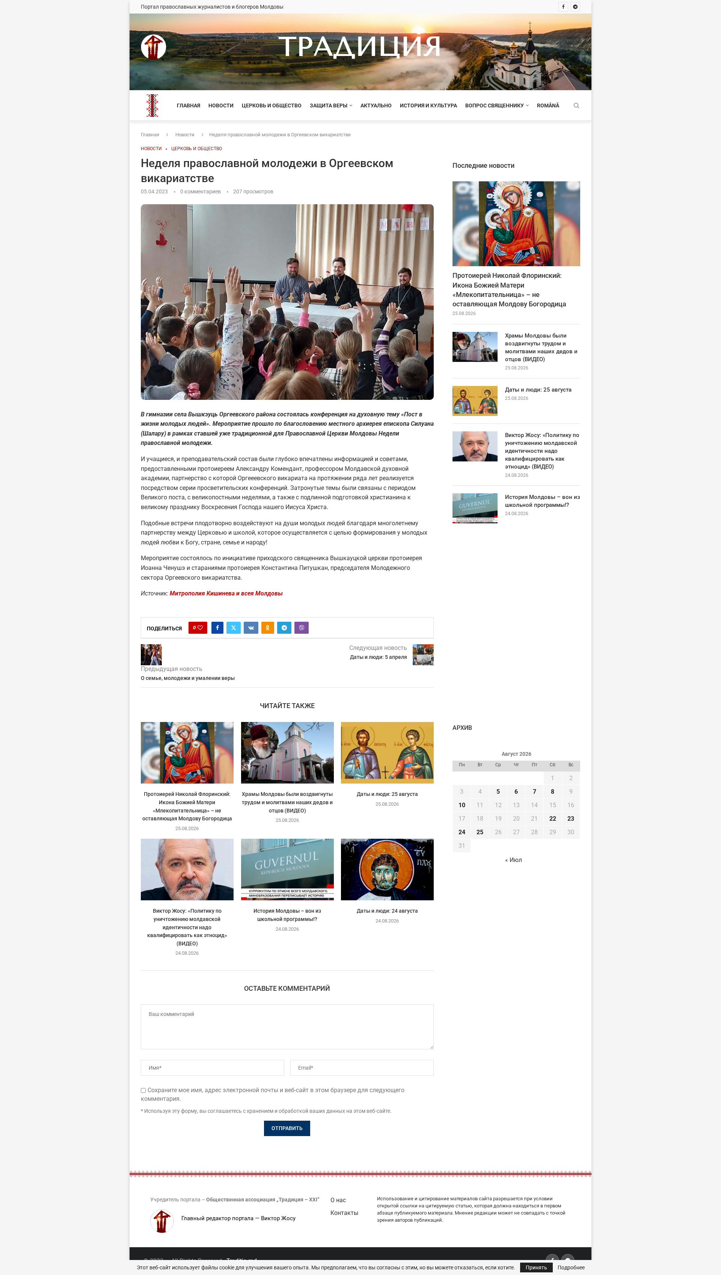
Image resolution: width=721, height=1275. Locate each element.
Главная (188, 105)
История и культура (428, 105)
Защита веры (328, 105)
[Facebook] (563, 7)
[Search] (576, 106)
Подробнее (571, 1267)
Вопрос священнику (494, 105)
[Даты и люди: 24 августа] (387, 869)
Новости (221, 105)
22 (552, 818)
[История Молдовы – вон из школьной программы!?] (287, 869)
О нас (338, 1200)
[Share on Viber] (301, 628)
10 (462, 805)
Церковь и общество (272, 105)
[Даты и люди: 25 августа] (387, 753)
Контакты (344, 1212)
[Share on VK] (251, 628)
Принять (536, 1267)
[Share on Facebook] (217, 628)
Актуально (376, 105)
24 (462, 832)
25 (480, 832)
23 (570, 818)
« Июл (513, 860)
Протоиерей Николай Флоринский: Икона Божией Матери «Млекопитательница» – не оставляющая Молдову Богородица (509, 289)
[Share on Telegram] (284, 628)
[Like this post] (200, 628)
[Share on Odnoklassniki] (267, 628)
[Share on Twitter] (233, 628)
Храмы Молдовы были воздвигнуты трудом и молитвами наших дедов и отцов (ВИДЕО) (287, 802)
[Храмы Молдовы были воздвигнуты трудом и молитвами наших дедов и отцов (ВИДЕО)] (287, 753)
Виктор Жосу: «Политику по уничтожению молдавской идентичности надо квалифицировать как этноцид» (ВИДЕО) (187, 927)
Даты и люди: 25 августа (387, 794)
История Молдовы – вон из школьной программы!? (542, 501)
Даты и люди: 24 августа (387, 911)
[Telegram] (575, 7)
